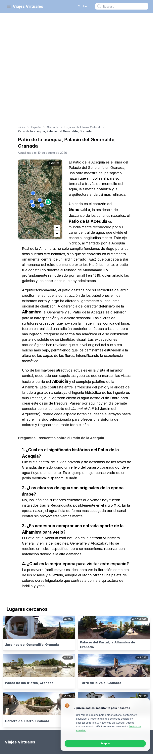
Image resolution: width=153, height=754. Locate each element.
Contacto (84, 6)
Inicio (21, 127)
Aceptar (105, 743)
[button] (48, 202)
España (36, 127)
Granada (52, 127)
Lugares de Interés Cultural (82, 127)
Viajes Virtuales (28, 6)
